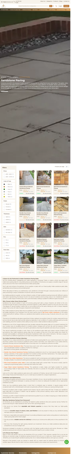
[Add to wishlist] (33, 171)
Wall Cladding (52, 9)
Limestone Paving (43, 9)
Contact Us (66, 1)
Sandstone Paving (61, 9)
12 (66, 166)
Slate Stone (35, 9)
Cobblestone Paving (26, 9)
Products (55, 1)
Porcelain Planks (4, 9)
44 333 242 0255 (18, 2)
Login (60, 6)
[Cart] (56, 6)
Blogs (60, 1)
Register (66, 6)
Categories (49, 1)
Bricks (68, 9)
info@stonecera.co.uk (7, 2)
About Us (42, 1)
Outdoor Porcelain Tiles (15, 9)
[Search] (50, 6)
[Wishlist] (53, 6)
